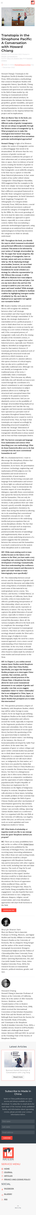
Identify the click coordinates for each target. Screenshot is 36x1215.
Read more (18, 1077)
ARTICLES (8, 1176)
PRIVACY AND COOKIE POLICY (17, 1179)
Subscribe (7, 1138)
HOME (7, 1169)
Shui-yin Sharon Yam (15, 58)
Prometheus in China (22, 65)
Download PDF (8, 910)
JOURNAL (8, 1172)
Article (3, 56)
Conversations (12, 56)
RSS (5, 1199)
